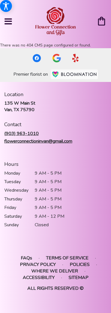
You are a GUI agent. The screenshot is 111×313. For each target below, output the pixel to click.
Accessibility (39, 277)
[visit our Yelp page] (76, 58)
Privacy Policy (38, 264)
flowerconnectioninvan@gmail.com (38, 141)
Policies (80, 264)
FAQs (26, 258)
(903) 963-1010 (21, 133)
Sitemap (79, 277)
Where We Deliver (54, 271)
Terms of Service (67, 258)
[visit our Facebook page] (37, 58)
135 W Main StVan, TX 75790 (19, 106)
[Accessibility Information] (6, 6)
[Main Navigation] (8, 21)
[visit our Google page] (57, 58)
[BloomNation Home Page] (74, 74)
